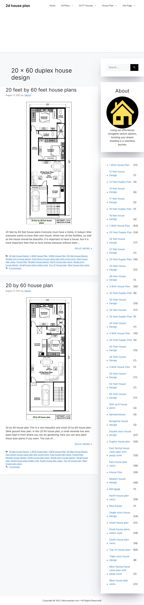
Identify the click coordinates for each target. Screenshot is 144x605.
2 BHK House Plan (38, 256)
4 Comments (15, 268)
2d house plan (18, 6)
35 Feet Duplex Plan (120, 316)
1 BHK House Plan (119, 165)
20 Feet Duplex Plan (120, 232)
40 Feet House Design (117, 348)
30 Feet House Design (117, 301)
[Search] (134, 67)
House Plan (107, 5)
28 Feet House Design (117, 278)
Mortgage (114, 489)
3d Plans (65, 5)
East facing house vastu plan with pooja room (54, 259)
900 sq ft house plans (118, 406)
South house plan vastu (51, 461)
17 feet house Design (117, 200)
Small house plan (119, 522)
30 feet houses (117, 310)
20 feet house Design (19, 256)
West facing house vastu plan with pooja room (119, 570)
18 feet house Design (117, 217)
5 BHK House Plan (119, 367)
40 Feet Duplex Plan (120, 340)
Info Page (127, 5)
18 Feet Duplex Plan (120, 209)
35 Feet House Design (117, 325)
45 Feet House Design (117, 358)
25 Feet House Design (117, 268)
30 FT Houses (86, 5)
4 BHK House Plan (119, 333)
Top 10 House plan (58, 265)
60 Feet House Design (77, 256)
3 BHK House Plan (57, 256)
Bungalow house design (118, 423)
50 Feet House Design (117, 375)
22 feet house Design (117, 251)
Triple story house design (119, 558)
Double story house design (18, 259)
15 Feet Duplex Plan (120, 181)
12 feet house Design (117, 173)
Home (52, 5)
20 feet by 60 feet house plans (41, 90)
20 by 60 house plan (29, 285)
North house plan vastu (61, 262)
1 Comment (14, 467)
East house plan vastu (60, 454)
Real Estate (115, 506)
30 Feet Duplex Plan (120, 293)
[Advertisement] (72, 32)
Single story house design (63, 457)
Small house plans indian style (34, 265)
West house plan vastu (78, 265)
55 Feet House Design (117, 386)
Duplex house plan (119, 441)
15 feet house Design (117, 190)
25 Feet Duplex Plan (120, 259)
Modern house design (38, 262)
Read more (82, 248)
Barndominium (117, 414)
